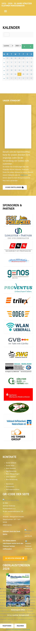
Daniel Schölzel (11, 463)
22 (27, 70)
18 (11, 70)
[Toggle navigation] (7, 35)
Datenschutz (10, 487)
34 (4, 70)
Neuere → (30, 46)
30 (19, 58)
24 (7, 74)
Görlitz (5, 534)
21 (23, 70)
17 (7, 70)
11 (11, 66)
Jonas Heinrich (11, 477)
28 (11, 58)
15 (27, 66)
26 (15, 74)
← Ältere (25, 46)
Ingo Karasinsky (11, 471)
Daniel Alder (10, 465)
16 (31, 66)
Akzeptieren (6, 626)
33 (4, 66)
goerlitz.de (28, 536)
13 (19, 66)
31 (4, 58)
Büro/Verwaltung (11, 479)
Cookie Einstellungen (13, 187)
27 (7, 58)
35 (4, 74)
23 (31, 70)
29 (15, 58)
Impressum (24, 175)
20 (19, 70)
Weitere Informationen (13, 629)
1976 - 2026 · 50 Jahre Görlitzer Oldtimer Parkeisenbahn (17, 4)
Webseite (18, 224)
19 (15, 70)
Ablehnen (20, 626)
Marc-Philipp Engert (13, 474)
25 (11, 74)
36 (4, 78)
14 (23, 66)
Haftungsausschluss (12, 489)
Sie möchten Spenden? (13, 558)
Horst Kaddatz (11, 468)
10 (7, 66)
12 (15, 66)
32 (4, 62)
